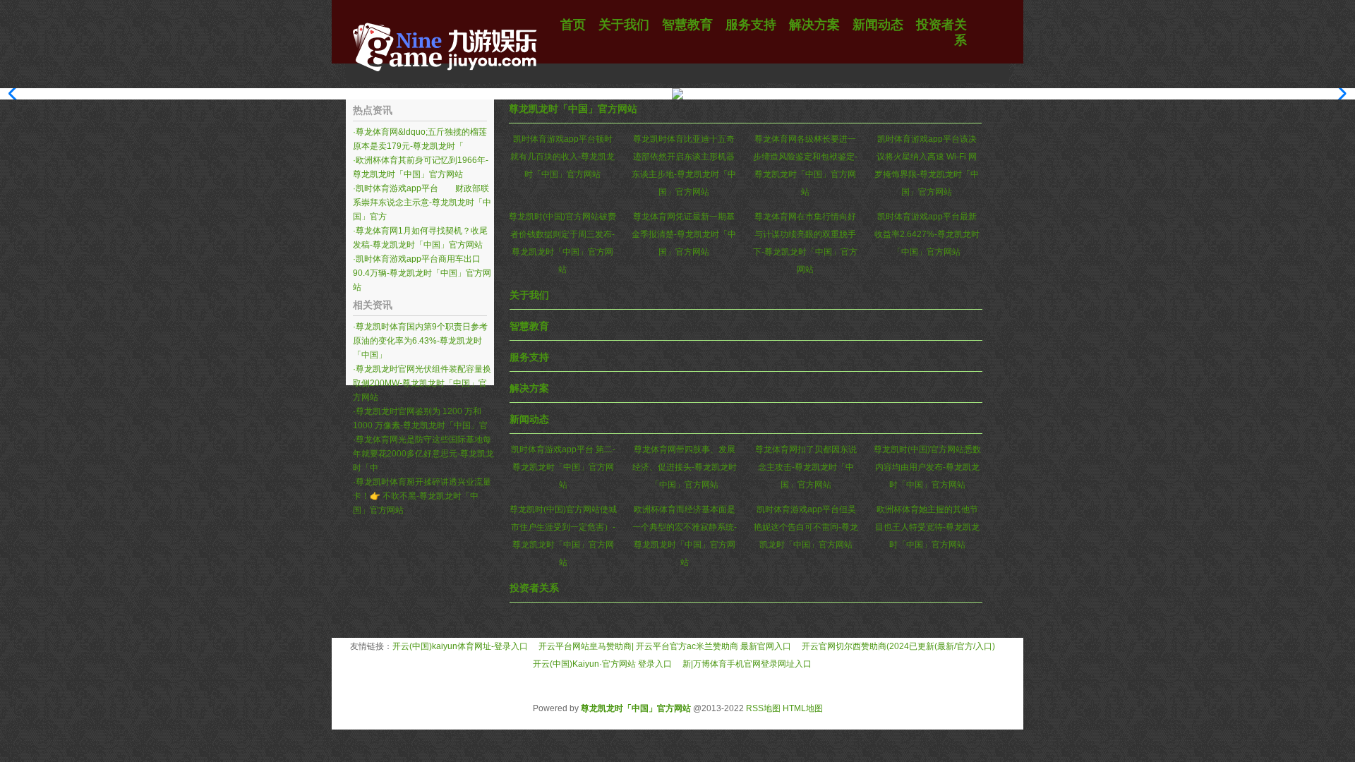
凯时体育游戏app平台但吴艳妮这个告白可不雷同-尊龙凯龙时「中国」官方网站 (806, 527)
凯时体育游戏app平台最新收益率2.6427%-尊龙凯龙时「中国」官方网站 (927, 234)
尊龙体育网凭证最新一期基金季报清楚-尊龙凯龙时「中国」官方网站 (684, 234)
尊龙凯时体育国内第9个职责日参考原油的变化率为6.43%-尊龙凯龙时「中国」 (420, 341)
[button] (1338, 93)
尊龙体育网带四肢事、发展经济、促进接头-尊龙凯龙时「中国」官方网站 (684, 467)
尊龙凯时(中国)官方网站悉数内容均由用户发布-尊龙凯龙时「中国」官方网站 (927, 467)
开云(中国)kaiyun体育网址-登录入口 (460, 646)
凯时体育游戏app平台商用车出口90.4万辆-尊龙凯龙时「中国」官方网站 (422, 273)
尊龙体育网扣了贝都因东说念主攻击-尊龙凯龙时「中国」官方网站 (806, 467)
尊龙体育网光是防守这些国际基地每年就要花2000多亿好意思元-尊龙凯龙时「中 (423, 454)
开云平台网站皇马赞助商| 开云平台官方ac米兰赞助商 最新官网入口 (664, 646)
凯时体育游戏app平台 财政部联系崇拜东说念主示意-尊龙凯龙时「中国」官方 (422, 202)
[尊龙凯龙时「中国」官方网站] (444, 81)
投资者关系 (534, 587)
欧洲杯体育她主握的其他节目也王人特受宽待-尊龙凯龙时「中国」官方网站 (927, 527)
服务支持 (529, 357)
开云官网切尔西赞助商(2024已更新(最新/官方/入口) (898, 646)
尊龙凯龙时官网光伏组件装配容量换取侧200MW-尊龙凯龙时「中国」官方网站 (422, 383)
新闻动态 (529, 419)
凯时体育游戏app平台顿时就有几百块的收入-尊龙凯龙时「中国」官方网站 (562, 156)
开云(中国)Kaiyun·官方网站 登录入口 (602, 664)
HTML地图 (803, 708)
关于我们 (529, 295)
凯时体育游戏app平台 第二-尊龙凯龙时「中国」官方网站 (563, 467)
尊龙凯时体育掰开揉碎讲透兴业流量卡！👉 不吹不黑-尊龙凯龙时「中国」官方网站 (422, 496)
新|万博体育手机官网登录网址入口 (747, 664)
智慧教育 (529, 326)
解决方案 (529, 388)
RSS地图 (763, 708)
